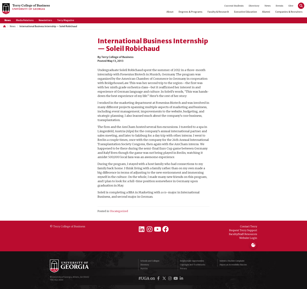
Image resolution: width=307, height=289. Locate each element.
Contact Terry (248, 226)
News (267, 5)
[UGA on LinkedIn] (181, 278)
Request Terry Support (243, 230)
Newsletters (45, 20)
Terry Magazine (65, 20)
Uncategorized (119, 211)
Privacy (183, 268)
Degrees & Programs (190, 11)
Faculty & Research (218, 11)
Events (279, 5)
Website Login (248, 238)
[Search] (301, 6)
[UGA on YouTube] (176, 278)
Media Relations (25, 20)
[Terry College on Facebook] (165, 229)
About (169, 11)
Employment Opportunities (192, 261)
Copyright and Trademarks (192, 264)
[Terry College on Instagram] (150, 229)
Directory (254, 5)
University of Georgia (74, 266)
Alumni (266, 11)
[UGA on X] (165, 278)
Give (290, 5)
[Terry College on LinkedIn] (142, 229)
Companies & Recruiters (289, 11)
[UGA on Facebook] (159, 278)
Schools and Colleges (149, 261)
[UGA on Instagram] (170, 278)
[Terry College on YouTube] (157, 229)
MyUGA (144, 268)
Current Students (234, 5)
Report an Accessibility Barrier (233, 264)
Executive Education (245, 11)
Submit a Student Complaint (232, 261)
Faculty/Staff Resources (243, 234)
